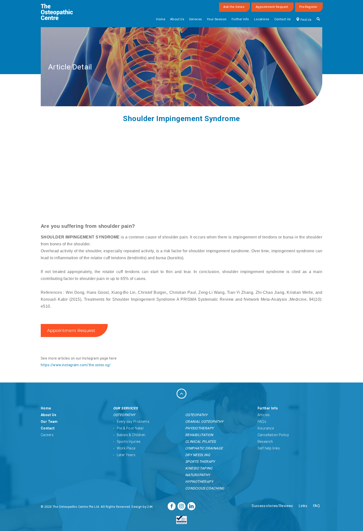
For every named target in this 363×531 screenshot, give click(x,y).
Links (303, 506)
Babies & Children (131, 435)
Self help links (269, 448)
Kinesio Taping (199, 468)
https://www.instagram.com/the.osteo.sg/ (76, 365)
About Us (177, 19)
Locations (261, 19)
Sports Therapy (200, 462)
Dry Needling (197, 455)
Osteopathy (124, 415)
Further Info (240, 19)
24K (150, 507)
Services (195, 19)
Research (265, 442)
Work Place (126, 448)
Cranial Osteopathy (204, 422)
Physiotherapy (199, 428)
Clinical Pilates (200, 442)
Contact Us (282, 19)
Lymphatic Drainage (204, 448)
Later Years (126, 455)
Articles (264, 415)
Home (160, 19)
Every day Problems (133, 422)
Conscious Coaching (204, 488)
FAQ (316, 506)
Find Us (305, 19)
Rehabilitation (199, 435)
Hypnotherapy (199, 482)
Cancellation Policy (273, 435)
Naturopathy (197, 475)
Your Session (217, 19)
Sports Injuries (129, 442)
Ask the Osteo (233, 7)
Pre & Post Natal (130, 428)
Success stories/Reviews (272, 506)
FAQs (262, 422)
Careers (47, 435)
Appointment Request (272, 7)
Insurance (266, 428)
